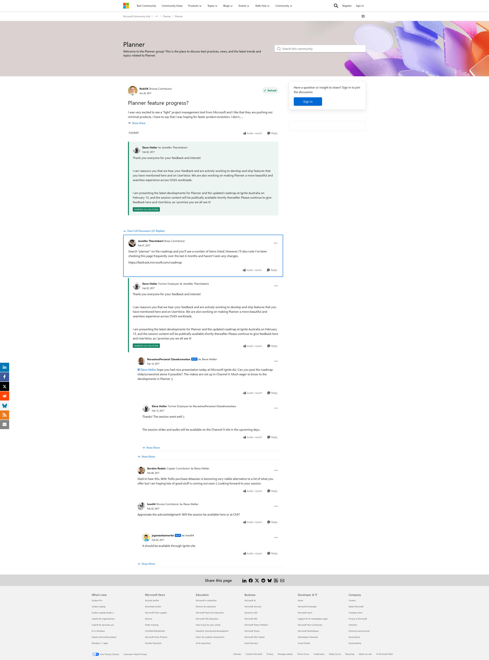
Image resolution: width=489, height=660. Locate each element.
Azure (300, 600)
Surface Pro (97, 600)
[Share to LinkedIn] (244, 580)
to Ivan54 (188, 535)
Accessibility (354, 637)
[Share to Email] (282, 580)
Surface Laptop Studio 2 (103, 612)
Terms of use (303, 654)
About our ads (365, 654)
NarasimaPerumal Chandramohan (168, 359)
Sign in (308, 101)
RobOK (143, 88)
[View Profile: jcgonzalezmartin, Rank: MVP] (146, 537)
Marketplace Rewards (308, 637)
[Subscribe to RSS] (276, 580)
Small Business (251, 643)
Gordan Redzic (156, 468)
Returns (148, 618)
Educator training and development (212, 630)
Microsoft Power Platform (256, 624)
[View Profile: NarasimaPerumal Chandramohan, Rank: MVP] (141, 361)
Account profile (152, 600)
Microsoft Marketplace (308, 630)
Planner (167, 16)
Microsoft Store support (156, 612)
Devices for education (206, 606)
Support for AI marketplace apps (313, 618)
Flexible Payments (153, 643)
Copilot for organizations (103, 618)
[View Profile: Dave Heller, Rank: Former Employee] (136, 286)
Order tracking (151, 624)
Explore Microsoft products (104, 637)
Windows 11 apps (100, 643)
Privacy (270, 654)
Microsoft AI (250, 600)
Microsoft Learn (305, 612)
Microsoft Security (252, 606)
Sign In (360, 5)
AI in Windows (98, 630)
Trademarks (318, 654)
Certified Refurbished (155, 630)
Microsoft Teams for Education (210, 612)
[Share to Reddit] (263, 580)
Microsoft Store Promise (156, 637)
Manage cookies (285, 654)
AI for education (203, 643)
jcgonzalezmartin (163, 535)
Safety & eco (335, 654)
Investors (353, 624)
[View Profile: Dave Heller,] (136, 149)
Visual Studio (304, 643)
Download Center (153, 606)
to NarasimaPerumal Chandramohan (212, 406)
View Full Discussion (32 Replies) (146, 231)
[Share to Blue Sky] (270, 580)
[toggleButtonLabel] (363, 16)
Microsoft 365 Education (207, 618)
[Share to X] (257, 580)
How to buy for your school (208, 624)
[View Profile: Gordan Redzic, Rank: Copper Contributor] (141, 470)
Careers (352, 600)
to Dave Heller (207, 359)
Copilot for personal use (103, 624)
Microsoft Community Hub (136, 16)
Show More (138, 123)
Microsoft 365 (250, 618)
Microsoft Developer (307, 606)
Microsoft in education (206, 600)
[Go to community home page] (126, 6)
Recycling (349, 654)
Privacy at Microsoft (358, 618)
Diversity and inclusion (359, 630)
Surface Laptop (98, 606)
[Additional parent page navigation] (156, 16)
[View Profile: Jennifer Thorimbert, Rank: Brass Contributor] (132, 243)
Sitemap (237, 654)
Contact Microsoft (253, 654)
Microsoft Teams (252, 630)
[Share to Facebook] (251, 580)
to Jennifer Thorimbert (172, 147)
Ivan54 (151, 504)
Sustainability (355, 643)
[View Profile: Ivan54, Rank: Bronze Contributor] (141, 506)
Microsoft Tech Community (310, 624)
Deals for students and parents (210, 637)
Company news (356, 612)
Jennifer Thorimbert (150, 241)
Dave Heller (149, 147)
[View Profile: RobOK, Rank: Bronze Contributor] (133, 90)
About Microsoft (356, 606)
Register (347, 5)
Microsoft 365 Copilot (254, 637)
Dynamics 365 (250, 612)
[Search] (336, 5)
